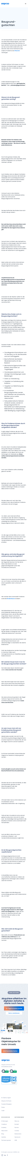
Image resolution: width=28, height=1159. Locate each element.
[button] (25, 3)
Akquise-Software (6, 1101)
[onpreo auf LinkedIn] (5, 1155)
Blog (2, 1133)
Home (2, 1091)
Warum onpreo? (5, 1094)
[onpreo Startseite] (6, 1060)
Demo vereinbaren (14, 1013)
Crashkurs (4, 1124)
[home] (5, 4)
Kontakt (17, 1124)
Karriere (17, 1127)
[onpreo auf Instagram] (2, 1155)
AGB (16, 1140)
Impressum (17, 1137)
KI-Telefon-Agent (6, 1097)
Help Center (4, 1130)
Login (2, 1110)
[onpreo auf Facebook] (8, 1155)
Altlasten (17, 50)
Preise (3, 1107)
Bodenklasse (11, 598)
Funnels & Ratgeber (6, 1104)
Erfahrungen (4, 1121)
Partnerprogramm (6, 1140)
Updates (3, 1137)
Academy (3, 1127)
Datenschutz (18, 1133)
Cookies (17, 1130)
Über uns (17, 1121)
